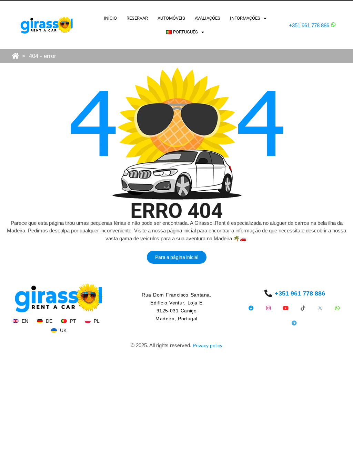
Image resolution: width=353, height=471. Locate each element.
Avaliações (207, 18)
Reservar (137, 18)
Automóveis (171, 18)
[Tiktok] (303, 308)
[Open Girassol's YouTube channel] (285, 308)
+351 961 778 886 (309, 25)
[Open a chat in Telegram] (294, 323)
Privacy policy (207, 345)
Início (110, 18)
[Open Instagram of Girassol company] (268, 308)
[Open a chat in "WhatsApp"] (333, 24)
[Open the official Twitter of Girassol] (320, 308)
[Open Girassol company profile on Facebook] (251, 308)
